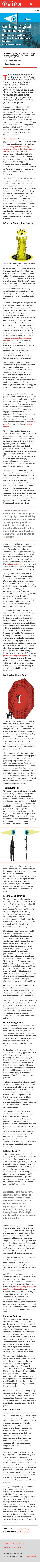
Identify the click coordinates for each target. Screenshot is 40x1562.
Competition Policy (21, 1529)
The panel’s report (10, 139)
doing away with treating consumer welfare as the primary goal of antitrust (18, 149)
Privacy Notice (31, 1557)
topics (21, 1544)
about (19, 1547)
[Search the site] (31, 4)
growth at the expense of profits (15, 655)
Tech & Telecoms (24, 1532)
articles (13, 1544)
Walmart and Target (14, 564)
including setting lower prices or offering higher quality (19, 1288)
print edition (9, 1547)
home (6, 1544)
